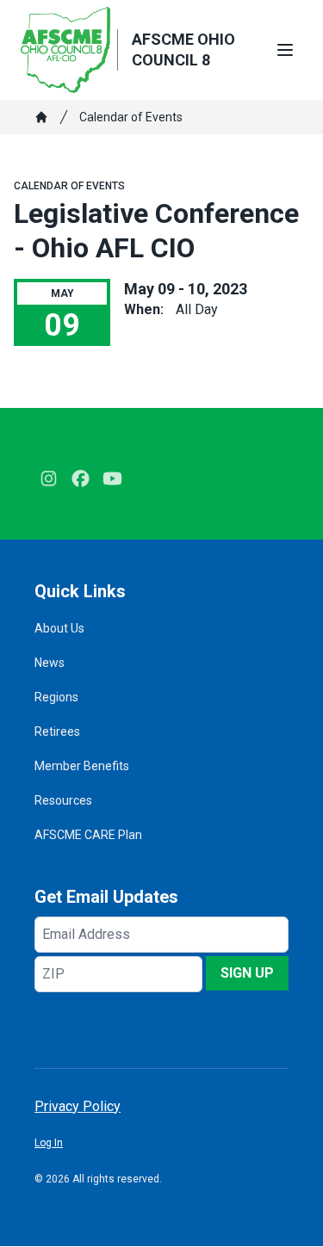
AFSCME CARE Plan (88, 835)
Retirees (57, 731)
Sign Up (247, 973)
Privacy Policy (77, 1106)
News (49, 663)
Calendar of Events (131, 117)
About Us (59, 628)
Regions (56, 697)
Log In (48, 1143)
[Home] (41, 117)
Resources (63, 800)
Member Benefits (81, 766)
